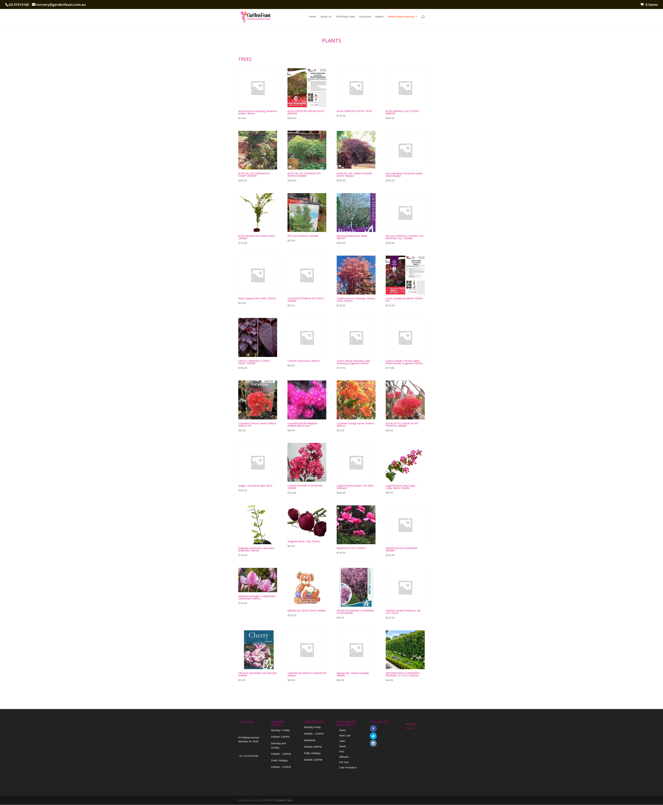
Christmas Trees (345, 16)
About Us (325, 16)
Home (312, 16)
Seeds (342, 746)
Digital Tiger (285, 800)
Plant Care (345, 735)
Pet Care (344, 762)
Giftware (344, 756)
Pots (341, 751)
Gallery (379, 16)
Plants (342, 730)
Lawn (342, 741)
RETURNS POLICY (411, 726)
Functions (365, 16)
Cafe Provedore (348, 767)
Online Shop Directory (401, 16)
